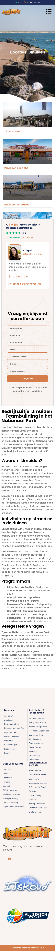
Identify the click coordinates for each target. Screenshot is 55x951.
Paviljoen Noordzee (16, 204)
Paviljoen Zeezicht (16, 168)
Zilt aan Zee (12, 131)
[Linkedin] (9, 859)
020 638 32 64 (33, 2)
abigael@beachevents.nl (27, 283)
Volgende (27, 378)
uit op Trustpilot (20, 237)
